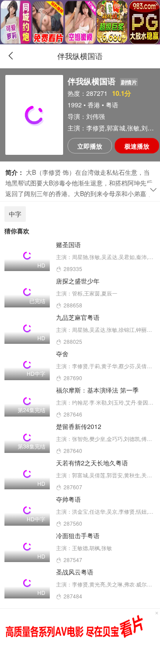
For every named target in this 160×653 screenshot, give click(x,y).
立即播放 (89, 146)
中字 (15, 213)
